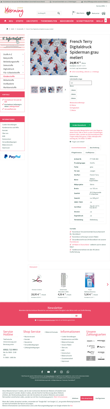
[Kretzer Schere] (36, 279)
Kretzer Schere (37, 290)
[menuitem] (101, 6)
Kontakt (5, 130)
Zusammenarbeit (67, 358)
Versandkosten (50, 376)
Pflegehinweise (76, 152)
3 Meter (73, 98)
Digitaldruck (8, 69)
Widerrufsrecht (7, 145)
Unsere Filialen (66, 345)
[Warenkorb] (103, 13)
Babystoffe (8, 58)
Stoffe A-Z (7, 54)
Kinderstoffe (9, 76)
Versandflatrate (10, 109)
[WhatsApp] (68, 372)
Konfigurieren (100, 398)
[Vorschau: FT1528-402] (34, 89)
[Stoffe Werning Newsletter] (12, 42)
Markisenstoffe (9, 87)
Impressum (6, 148)
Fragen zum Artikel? (78, 142)
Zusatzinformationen (78, 148)
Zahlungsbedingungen (32, 348)
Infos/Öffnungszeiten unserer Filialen (96, 2)
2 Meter (73, 94)
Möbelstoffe (8, 80)
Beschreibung (94, 148)
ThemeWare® (71, 380)
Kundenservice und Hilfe (10, 127)
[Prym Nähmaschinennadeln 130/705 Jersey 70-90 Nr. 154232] (89, 279)
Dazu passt (33, 267)
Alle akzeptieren (87, 398)
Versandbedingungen (9, 142)
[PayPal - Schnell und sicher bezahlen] (12, 156)
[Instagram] (61, 372)
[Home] (5, 21)
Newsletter (28, 342)
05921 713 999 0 (10, 349)
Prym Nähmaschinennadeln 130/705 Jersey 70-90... (89, 291)
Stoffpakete (8, 83)
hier (71, 406)
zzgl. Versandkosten (81, 68)
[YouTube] (48, 372)
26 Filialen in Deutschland (80, 245)
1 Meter (73, 90)
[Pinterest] (55, 372)
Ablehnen (75, 398)
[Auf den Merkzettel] (39, 277)
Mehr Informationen (60, 397)
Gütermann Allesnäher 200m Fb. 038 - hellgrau (63, 291)
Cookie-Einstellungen (9, 125)
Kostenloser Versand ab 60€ (12, 101)
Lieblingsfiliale (14, 106)
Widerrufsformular (51, 332)
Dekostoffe (8, 65)
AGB (3, 136)
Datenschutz (6, 139)
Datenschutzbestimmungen (47, 320)
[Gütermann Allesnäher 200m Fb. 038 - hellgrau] (63, 279)
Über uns (5, 133)
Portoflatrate (74, 242)
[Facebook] (42, 372)
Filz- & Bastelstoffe (11, 72)
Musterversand (29, 337)
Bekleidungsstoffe (11, 61)
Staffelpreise (90, 152)
